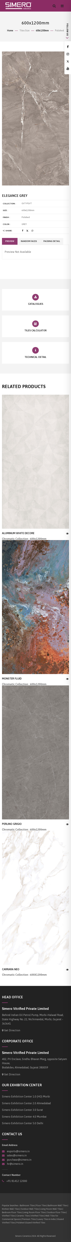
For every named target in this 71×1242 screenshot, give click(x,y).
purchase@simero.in (19, 1159)
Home (10, 30)
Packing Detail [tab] (51, 241)
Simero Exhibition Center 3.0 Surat (22, 1109)
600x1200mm (42, 30)
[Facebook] (67, 47)
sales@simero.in (17, 1155)
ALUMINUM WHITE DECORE (18, 533)
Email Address (9, 1145)
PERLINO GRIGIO (12, 823)
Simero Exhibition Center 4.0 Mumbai (24, 1116)
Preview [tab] (9, 241)
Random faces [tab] (29, 241)
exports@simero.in (18, 1151)
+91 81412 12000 (16, 1180)
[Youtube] (67, 68)
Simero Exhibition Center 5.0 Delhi (22, 1123)
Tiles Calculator (35, 330)
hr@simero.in (15, 1163)
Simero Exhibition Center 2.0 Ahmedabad (26, 1103)
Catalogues (35, 303)
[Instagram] (67, 54)
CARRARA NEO (10, 969)
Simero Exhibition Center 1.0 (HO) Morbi (26, 1096)
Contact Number (11, 1175)
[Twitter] (67, 61)
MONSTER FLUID (12, 678)
